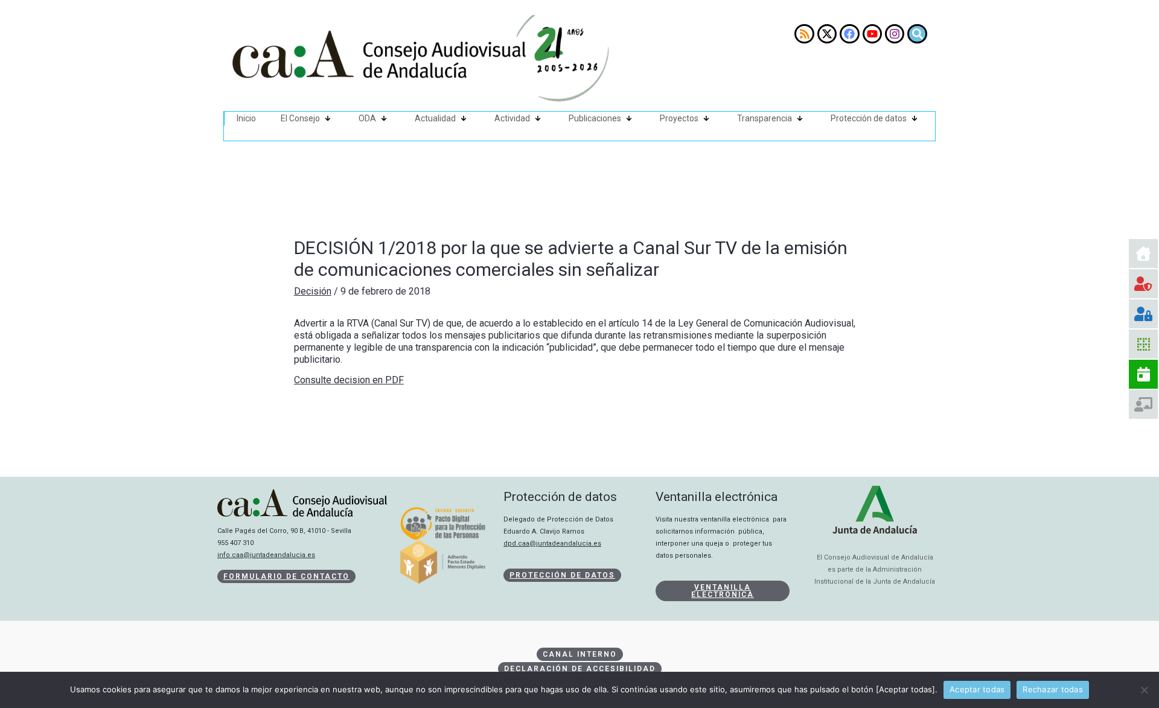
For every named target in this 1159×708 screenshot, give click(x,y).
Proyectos (679, 118)
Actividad (512, 118)
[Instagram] (894, 33)
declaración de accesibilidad (580, 669)
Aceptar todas (977, 689)
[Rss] (804, 33)
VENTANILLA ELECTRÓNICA (722, 591)
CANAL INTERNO (580, 654)
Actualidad (435, 118)
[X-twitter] (827, 33)
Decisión (312, 291)
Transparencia (764, 118)
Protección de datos (869, 118)
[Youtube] (872, 33)
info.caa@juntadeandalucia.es (266, 555)
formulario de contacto (286, 576)
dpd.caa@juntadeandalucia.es (552, 543)
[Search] (917, 33)
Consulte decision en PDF (349, 380)
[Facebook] (849, 33)
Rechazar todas (1053, 689)
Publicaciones (595, 118)
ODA (367, 118)
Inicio (246, 118)
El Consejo (300, 118)
